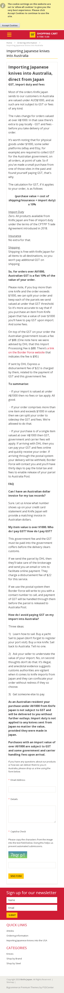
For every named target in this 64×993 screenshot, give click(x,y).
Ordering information (27, 42)
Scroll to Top (60, 970)
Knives (9, 953)
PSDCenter (48, 987)
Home (9, 42)
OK (10, 25)
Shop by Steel (13, 963)
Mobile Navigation (9, 35)
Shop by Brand (14, 958)
